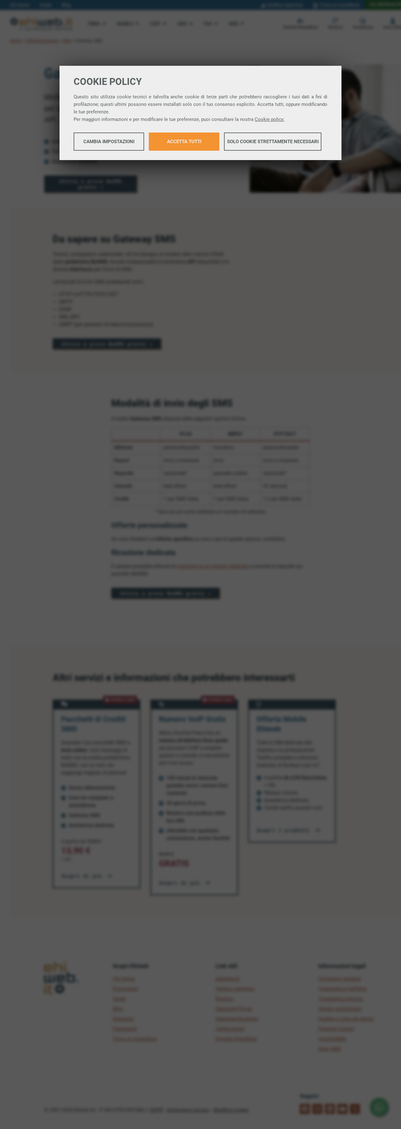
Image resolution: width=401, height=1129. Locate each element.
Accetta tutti (184, 141)
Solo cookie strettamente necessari (273, 141)
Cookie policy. (269, 119)
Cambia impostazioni (108, 141)
